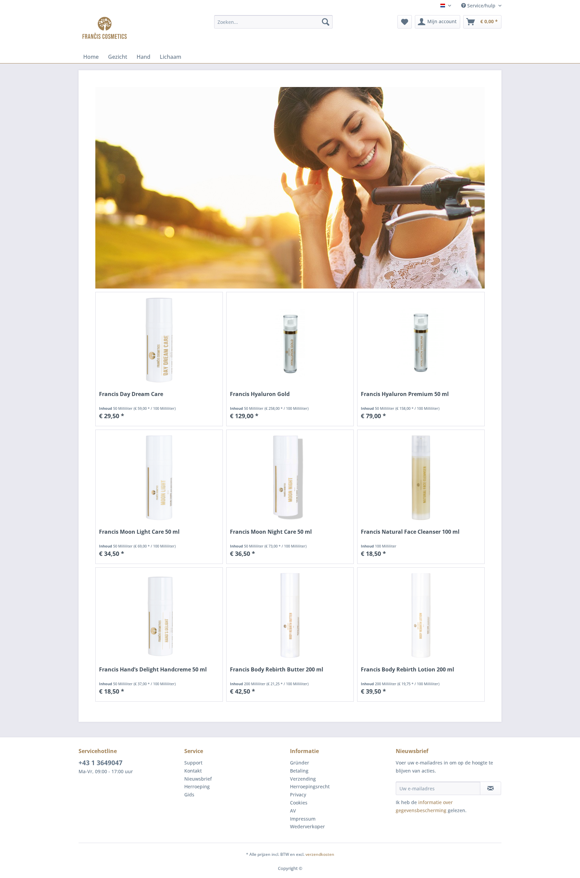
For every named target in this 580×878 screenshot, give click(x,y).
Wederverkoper (307, 826)
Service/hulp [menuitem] (481, 5)
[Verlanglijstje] (404, 22)
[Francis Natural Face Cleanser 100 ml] (421, 477)
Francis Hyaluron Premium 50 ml (405, 394)
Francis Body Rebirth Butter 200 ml (276, 669)
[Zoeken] (326, 22)
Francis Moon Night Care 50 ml (271, 531)
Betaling (299, 770)
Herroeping (197, 786)
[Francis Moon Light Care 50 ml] (159, 477)
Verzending (303, 779)
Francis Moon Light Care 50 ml (139, 531)
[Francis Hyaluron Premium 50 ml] (421, 340)
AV (293, 810)
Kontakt (193, 770)
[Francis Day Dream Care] (159, 340)
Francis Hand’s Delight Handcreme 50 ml (153, 669)
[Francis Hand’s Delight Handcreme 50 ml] (159, 615)
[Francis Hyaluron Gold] (290, 340)
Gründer (299, 762)
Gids (189, 794)
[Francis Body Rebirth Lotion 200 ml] (421, 615)
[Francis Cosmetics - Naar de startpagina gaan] (104, 28)
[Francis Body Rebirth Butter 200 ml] (290, 615)
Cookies (298, 802)
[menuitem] (273, 22)
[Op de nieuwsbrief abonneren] (490, 788)
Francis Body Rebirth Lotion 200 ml (407, 669)
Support (193, 762)
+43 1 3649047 (101, 762)
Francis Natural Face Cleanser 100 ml (410, 531)
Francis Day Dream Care (131, 394)
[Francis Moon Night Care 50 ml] (290, 477)
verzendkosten (319, 854)
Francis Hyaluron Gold (260, 394)
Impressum (303, 819)
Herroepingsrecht (310, 786)
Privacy (298, 794)
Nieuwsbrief (198, 779)
